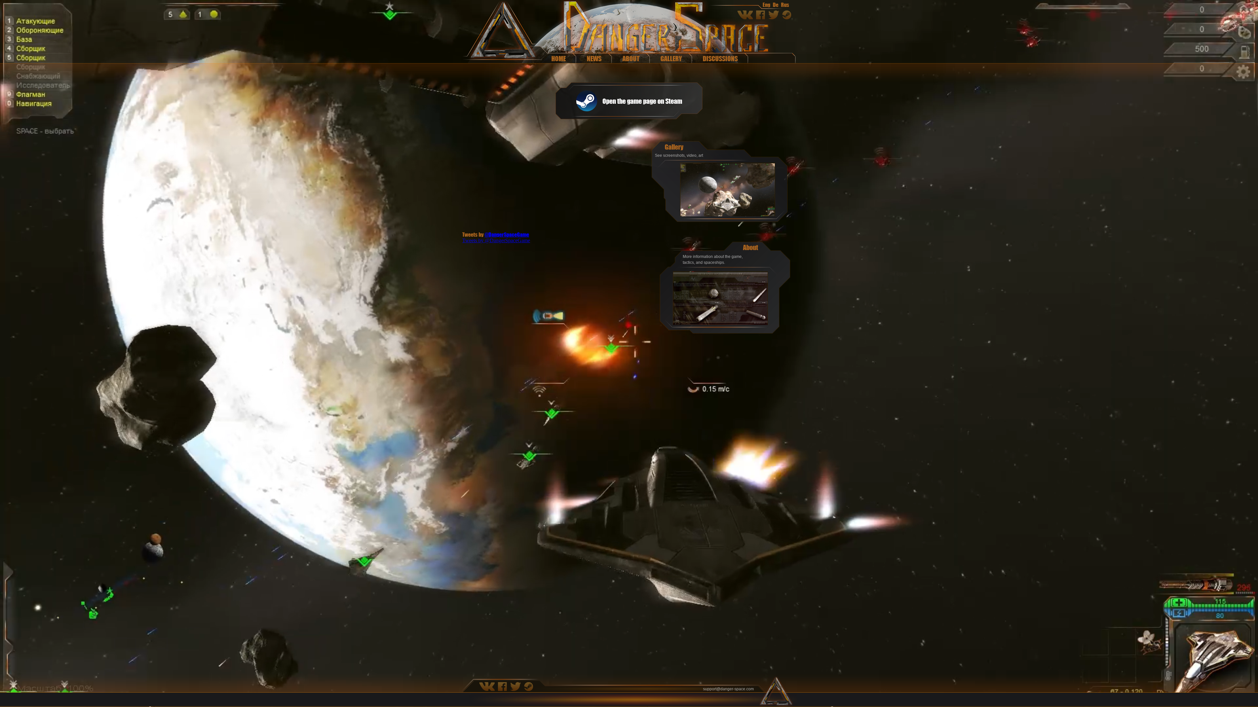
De (775, 4)
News (594, 58)
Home (558, 58)
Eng (766, 4)
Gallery (671, 58)
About (630, 58)
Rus (785, 4)
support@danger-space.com (728, 689)
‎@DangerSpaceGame (507, 234)
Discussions (720, 58)
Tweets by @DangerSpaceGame (496, 240)
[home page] (501, 31)
